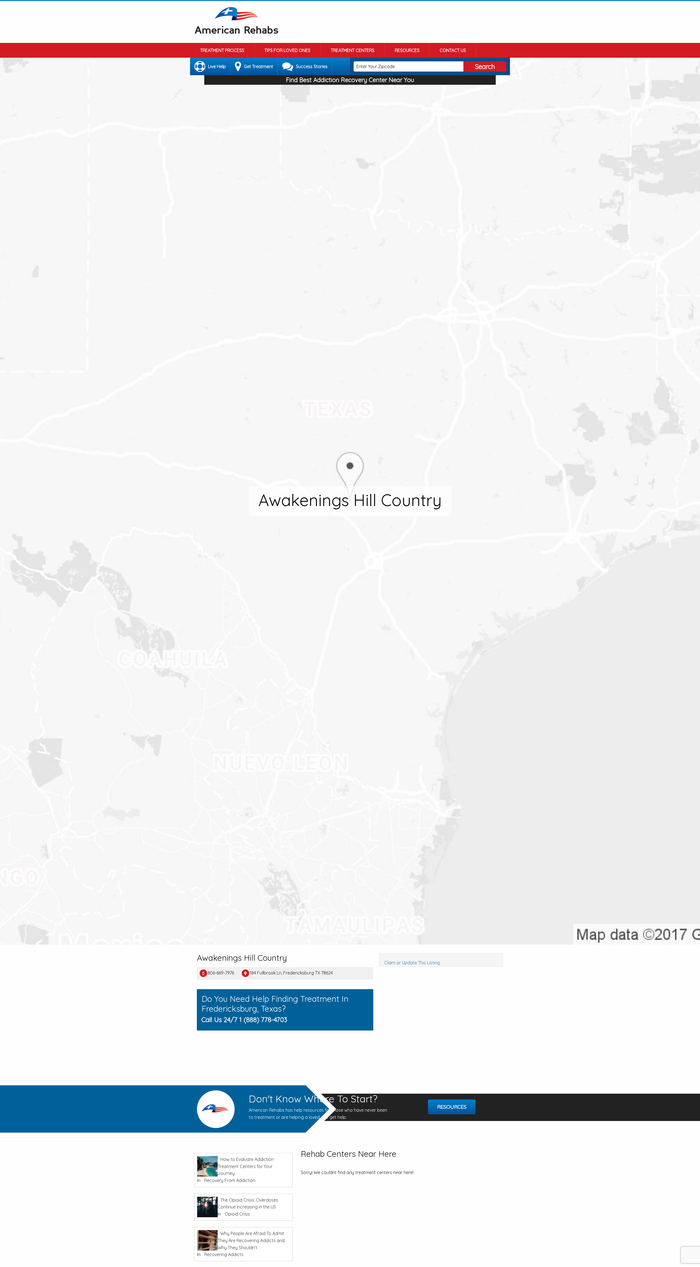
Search (485, 66)
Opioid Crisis (237, 1214)
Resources (407, 50)
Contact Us (453, 50)
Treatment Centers (352, 50)
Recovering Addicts (223, 1254)
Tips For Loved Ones (287, 50)
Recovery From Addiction (229, 1180)
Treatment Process (222, 50)
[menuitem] (222, 50)
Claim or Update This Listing (412, 962)
